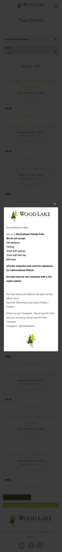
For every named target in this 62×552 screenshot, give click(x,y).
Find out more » (31, 321)
